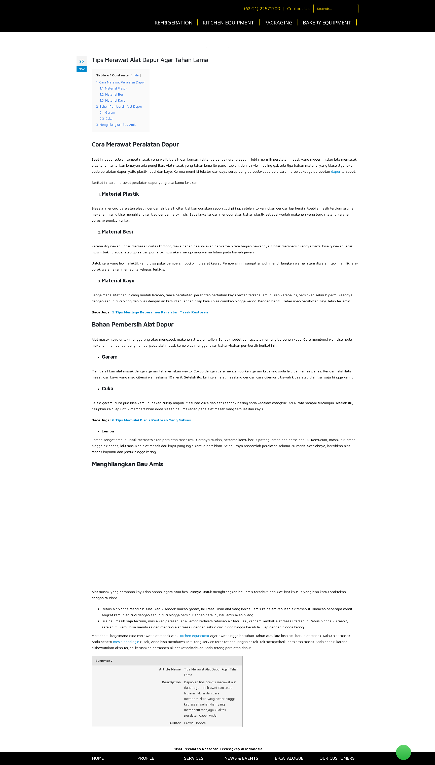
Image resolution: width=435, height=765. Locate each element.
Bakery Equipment (327, 22)
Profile (145, 758)
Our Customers (337, 758)
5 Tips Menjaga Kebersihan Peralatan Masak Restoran (160, 312)
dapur (335, 171)
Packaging (278, 22)
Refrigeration (174, 22)
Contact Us (298, 8)
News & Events (241, 758)
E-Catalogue (289, 758)
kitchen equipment (194, 635)
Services (193, 758)
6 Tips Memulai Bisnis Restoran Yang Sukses (151, 420)
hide (136, 75)
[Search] (353, 8)
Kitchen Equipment (228, 22)
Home (98, 758)
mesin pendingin (126, 641)
